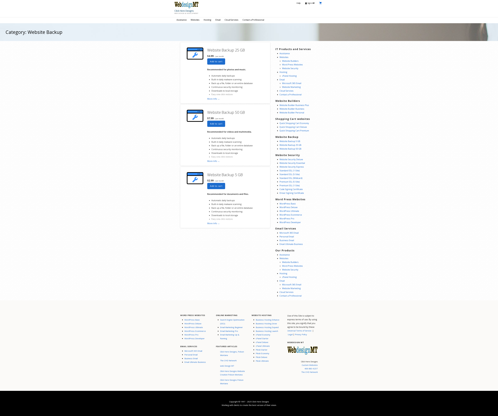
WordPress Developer (290, 222)
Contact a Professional (253, 19)
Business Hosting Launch (267, 331)
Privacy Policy (301, 334)
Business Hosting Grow (266, 323)
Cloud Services (231, 19)
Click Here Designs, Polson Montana (232, 353)
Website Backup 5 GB (225, 174)
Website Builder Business (291, 108)
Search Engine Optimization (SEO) (232, 321)
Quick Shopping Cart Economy (294, 123)
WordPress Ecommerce (290, 214)
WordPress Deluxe (288, 207)
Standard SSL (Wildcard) (290, 178)
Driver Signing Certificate (291, 193)
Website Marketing (291, 87)
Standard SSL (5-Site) (289, 174)
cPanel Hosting (289, 75)
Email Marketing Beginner (231, 327)
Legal (290, 334)
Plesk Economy (262, 353)
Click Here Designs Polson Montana (231, 382)
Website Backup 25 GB (226, 50)
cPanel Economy (263, 334)
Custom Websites (310, 365)
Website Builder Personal (291, 112)
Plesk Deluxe (261, 357)
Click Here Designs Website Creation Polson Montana (232, 373)
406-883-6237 (311, 368)
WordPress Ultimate (289, 211)
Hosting (207, 19)
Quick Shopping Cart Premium (294, 130)
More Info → (213, 98)
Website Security (290, 68)
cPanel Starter (262, 338)
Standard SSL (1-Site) (289, 170)
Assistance (181, 19)
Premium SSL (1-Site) (289, 185)
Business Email (286, 240)
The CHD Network (228, 360)
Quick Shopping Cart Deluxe (293, 127)
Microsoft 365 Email (291, 83)
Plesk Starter (261, 349)
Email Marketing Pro (229, 331)
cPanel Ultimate (263, 346)
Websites (195, 19)
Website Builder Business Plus (294, 105)
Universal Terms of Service (299, 330)
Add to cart (216, 61)
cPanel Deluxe (262, 342)
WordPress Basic (287, 203)
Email (217, 19)
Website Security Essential (292, 163)
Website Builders (290, 61)
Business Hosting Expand (267, 327)
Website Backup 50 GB (226, 112)
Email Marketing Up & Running (229, 336)
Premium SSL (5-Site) (289, 181)
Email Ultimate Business (291, 244)
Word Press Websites (292, 64)
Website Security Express (291, 166)
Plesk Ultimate (262, 361)
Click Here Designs (184, 10)
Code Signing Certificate (291, 189)
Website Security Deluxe (291, 159)
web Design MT (227, 366)
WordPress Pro (286, 218)
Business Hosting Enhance (267, 319)
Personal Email (286, 236)
